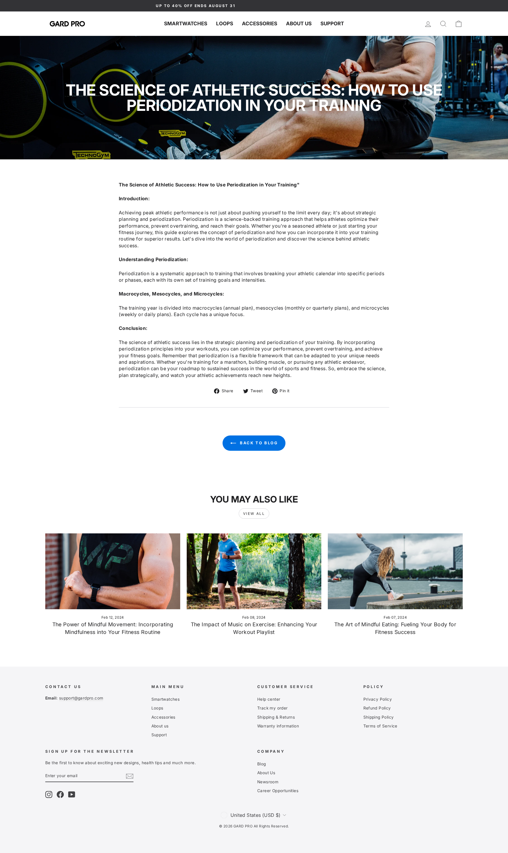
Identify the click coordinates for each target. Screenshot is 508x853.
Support (332, 23)
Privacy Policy (377, 699)
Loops (224, 23)
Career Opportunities (277, 790)
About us (299, 23)
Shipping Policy (378, 717)
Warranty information (278, 726)
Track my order (272, 708)
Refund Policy (377, 708)
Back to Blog (258, 442)
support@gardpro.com (81, 698)
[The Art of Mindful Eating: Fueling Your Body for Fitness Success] (395, 571)
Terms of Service (380, 726)
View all (254, 513)
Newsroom (267, 781)
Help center (268, 699)
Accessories (259, 23)
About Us (266, 772)
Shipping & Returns (276, 717)
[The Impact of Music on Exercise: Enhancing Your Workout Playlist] (254, 571)
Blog (261, 764)
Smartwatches (185, 23)
